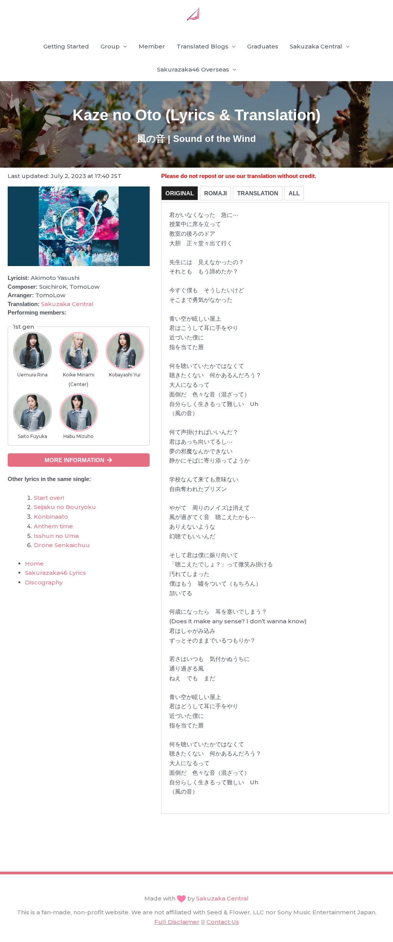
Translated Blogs (202, 46)
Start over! (49, 497)
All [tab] (294, 193)
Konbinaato (51, 516)
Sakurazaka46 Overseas (193, 69)
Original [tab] (179, 193)
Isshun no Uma (56, 535)
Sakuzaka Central (316, 46)
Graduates (262, 46)
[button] (78, 226)
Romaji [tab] (215, 193)
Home (34, 563)
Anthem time (53, 526)
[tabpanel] (275, 508)
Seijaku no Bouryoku (65, 507)
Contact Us (222, 921)
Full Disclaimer (177, 921)
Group (110, 46)
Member (152, 46)
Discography (44, 582)
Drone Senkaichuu (62, 545)
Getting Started (66, 46)
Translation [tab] (257, 193)
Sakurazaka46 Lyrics (55, 572)
